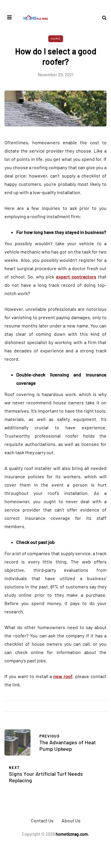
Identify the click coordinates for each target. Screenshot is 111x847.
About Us (71, 820)
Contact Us (42, 820)
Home (56, 38)
